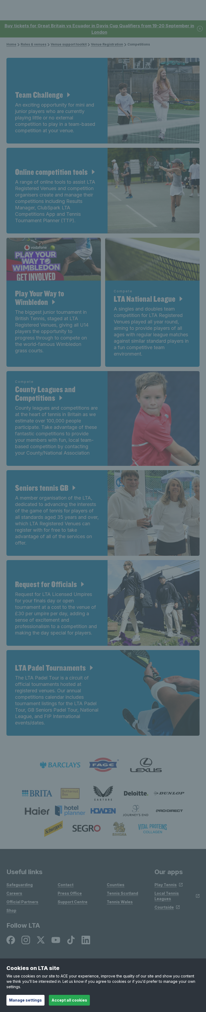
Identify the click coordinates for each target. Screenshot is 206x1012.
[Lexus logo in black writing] (146, 765)
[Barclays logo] (60, 765)
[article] (103, 101)
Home (11, 44)
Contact (65, 884)
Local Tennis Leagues (166, 896)
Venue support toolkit (69, 44)
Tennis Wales (120, 902)
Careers (14, 893)
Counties (115, 884)
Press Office (70, 893)
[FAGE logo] (103, 765)
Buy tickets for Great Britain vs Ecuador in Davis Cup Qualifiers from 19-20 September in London (99, 29)
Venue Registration (107, 44)
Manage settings (25, 1000)
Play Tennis (165, 884)
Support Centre (72, 902)
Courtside (164, 907)
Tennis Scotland (122, 893)
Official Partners (22, 902)
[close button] (200, 29)
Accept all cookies (69, 1000)
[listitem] (37, 793)
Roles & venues (33, 44)
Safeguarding (19, 884)
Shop (11, 910)
